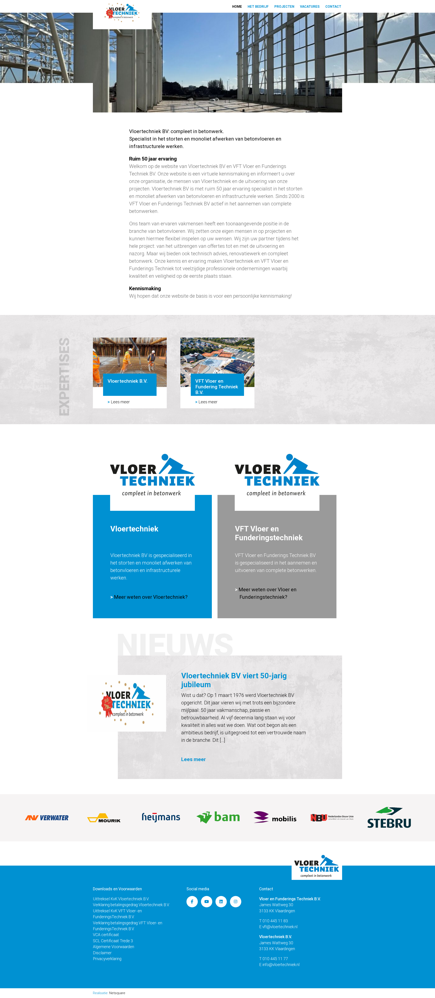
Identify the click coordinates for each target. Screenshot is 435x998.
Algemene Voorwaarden (113, 946)
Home (237, 7)
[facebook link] (192, 901)
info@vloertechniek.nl (281, 964)
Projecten (284, 7)
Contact (333, 7)
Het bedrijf (258, 7)
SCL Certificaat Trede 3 (113, 941)
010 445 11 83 (275, 921)
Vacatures (310, 7)
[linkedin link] (221, 901)
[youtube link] (206, 901)
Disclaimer (102, 953)
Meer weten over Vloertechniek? (151, 597)
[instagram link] (235, 901)
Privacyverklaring (107, 959)
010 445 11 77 (275, 959)
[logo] (122, 27)
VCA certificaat (106, 934)
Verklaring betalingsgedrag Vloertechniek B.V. (131, 905)
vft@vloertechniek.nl (279, 927)
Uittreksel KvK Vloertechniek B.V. (121, 899)
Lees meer (120, 402)
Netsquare (117, 993)
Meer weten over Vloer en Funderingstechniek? (268, 593)
